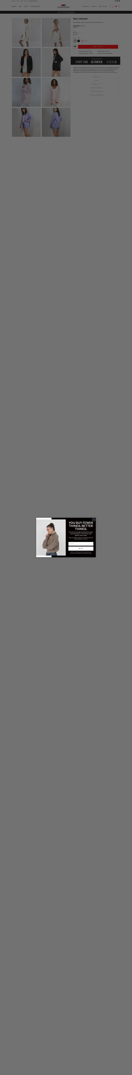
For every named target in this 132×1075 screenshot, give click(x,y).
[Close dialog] (94, 519)
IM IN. (81, 548)
